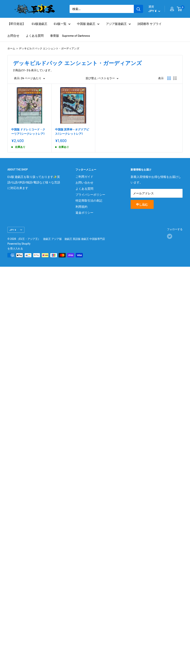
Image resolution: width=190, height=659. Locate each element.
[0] (179, 9)
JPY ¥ (12, 229)
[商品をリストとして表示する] (175, 78)
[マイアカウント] (172, 9)
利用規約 (81, 206)
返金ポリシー (84, 212)
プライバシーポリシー (90, 194)
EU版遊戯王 (39, 23)
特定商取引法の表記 (89, 200)
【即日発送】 (16, 23)
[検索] (138, 9)
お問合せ (13, 35)
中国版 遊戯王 (86, 23)
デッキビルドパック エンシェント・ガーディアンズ (49, 48)
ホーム (11, 48)
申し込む (142, 204)
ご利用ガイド (84, 176)
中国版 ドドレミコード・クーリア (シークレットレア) (28, 131)
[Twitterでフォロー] (169, 236)
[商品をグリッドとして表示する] (169, 78)
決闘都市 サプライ (149, 23)
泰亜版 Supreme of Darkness (70, 35)
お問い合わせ (84, 182)
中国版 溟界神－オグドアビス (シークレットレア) (72, 131)
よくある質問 (35, 35)
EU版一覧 (60, 23)
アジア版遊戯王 (116, 23)
